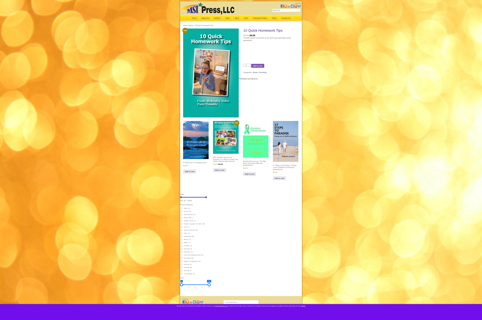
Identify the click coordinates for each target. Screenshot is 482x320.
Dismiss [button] (303, 306)
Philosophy (188, 252)
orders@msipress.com (221, 306)
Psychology (189, 258)
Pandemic (188, 245)
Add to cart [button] (189, 171)
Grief (186, 227)
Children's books (190, 220)
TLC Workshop (189, 273)
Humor (187, 233)
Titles (227, 18)
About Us (205, 18)
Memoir (187, 239)
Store (274, 18)
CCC (246, 18)
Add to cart (257, 66)
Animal (187, 211)
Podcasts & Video (260, 18)
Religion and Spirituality (192, 261)
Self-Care (188, 264)
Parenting (262, 72)
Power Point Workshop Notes (193, 255)
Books (191, 25)
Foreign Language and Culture (194, 224)
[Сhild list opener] (193, 218)
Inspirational (189, 236)
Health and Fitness (191, 230)
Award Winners (190, 214)
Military (187, 242)
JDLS (237, 18)
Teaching (187, 270)
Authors (217, 18)
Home (194, 18)
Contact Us (286, 18)
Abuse (187, 208)
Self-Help (188, 267)
